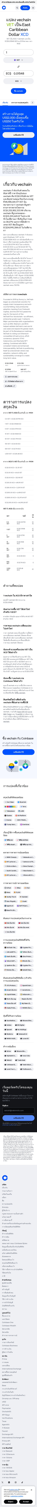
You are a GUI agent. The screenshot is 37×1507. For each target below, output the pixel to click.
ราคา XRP (6, 1461)
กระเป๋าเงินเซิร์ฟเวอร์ (9, 1389)
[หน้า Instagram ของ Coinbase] (15, 1482)
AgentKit (5, 1425)
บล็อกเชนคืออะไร (8, 1266)
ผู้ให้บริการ (6, 1210)
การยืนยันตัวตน (7, 1293)
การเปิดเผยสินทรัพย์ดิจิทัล (11, 1227)
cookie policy (13, 1490)
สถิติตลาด (5, 1240)
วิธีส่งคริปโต (6, 1273)
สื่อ (3, 1201)
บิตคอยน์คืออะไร (8, 1260)
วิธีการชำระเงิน (7, 1299)
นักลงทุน (5, 1207)
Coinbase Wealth (9, 1326)
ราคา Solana (7, 1458)
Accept (26, 1502)
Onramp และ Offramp (10, 1398)
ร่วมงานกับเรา (7, 1191)
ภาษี (3, 1276)
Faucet (5, 1431)
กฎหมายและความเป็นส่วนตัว (12, 1214)
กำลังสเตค (6, 1428)
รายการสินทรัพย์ (8, 1342)
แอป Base (6, 1319)
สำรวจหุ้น (5, 1237)
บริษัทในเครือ (7, 1194)
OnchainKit (6, 1412)
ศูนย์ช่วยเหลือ (7, 1283)
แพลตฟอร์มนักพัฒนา (9, 1382)
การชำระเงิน (6, 1349)
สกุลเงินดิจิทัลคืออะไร (10, 1263)
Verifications (7, 1418)
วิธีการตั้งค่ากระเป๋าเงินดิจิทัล (12, 1269)
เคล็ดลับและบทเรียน (9, 1250)
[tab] (5, 102)
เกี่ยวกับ (5, 1188)
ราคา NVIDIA (7, 1468)
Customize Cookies (16, 1496)
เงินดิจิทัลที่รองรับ (8, 1306)
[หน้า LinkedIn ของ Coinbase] (9, 1482)
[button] (33, 7)
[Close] (31, 1490)
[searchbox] (18, 81)
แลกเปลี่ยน (6, 1366)
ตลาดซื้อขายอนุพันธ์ (9, 1372)
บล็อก (4, 1197)
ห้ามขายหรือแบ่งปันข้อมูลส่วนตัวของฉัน (16, 1223)
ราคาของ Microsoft (9, 1474)
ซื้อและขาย (6, 1316)
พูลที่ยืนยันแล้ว (7, 1375)
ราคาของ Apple (8, 1471)
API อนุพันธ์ (6, 1444)
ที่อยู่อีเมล (5, 1106)
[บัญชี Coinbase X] (2, 1482)
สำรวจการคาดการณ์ (9, 1335)
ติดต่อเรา (5, 1286)
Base (4, 1385)
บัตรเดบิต (5, 1332)
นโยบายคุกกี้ (6, 1217)
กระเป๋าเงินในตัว (8, 1392)
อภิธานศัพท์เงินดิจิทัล (9, 1253)
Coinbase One (7, 1322)
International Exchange (11, 1369)
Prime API (6, 1441)
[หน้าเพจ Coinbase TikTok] (22, 1482)
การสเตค (5, 1362)
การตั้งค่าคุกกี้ (7, 1220)
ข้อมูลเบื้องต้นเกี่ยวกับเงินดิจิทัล (13, 1247)
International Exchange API (13, 1438)
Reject (10, 1502)
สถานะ (4, 1309)
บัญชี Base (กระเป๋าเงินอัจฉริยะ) (13, 1395)
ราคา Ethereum (8, 1454)
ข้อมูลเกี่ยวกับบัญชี (8, 1296)
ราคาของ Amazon (9, 1477)
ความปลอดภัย (7, 1204)
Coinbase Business (10, 1346)
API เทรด (5, 1405)
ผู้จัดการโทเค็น (7, 1352)
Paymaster (6, 1408)
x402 (4, 1402)
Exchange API (7, 1434)
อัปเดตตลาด (6, 1256)
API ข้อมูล (6, 1415)
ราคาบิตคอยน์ (7, 1451)
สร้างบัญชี (5, 1289)
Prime (4, 1359)
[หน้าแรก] (4, 7)
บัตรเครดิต (6, 1329)
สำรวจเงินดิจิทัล (7, 1234)
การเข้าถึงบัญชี (7, 1302)
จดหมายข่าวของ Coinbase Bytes (14, 1243)
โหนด (4, 1421)
